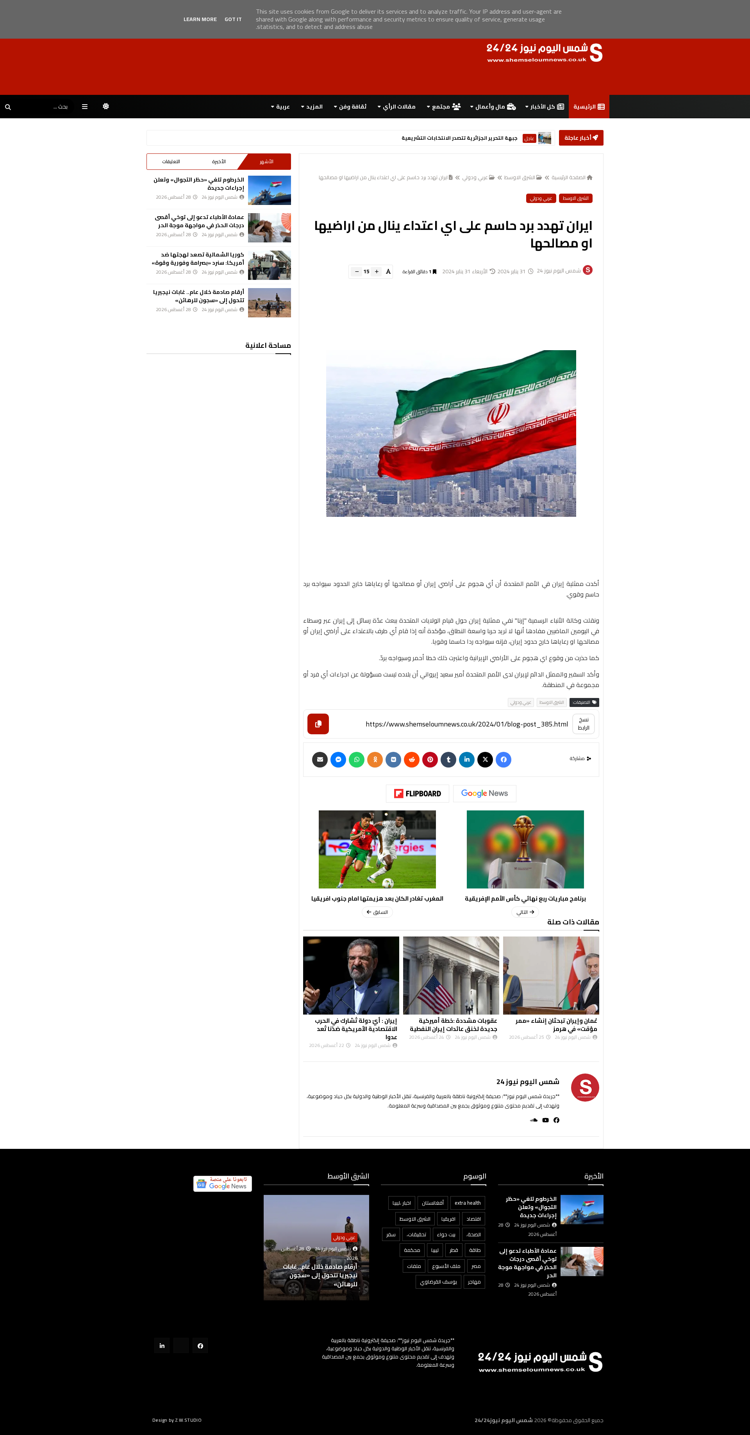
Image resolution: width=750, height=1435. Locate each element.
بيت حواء (446, 1234)
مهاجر (474, 1281)
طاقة (475, 1250)
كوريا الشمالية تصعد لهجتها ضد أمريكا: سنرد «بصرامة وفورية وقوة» (198, 258)
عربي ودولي (475, 177)
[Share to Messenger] (338, 759)
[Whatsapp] (356, 759)
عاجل (529, 138)
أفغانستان (433, 1202)
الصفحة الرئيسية (569, 177)
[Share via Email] (320, 759)
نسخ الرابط (583, 723)
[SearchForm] (8, 107)
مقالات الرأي (399, 106)
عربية (283, 106)
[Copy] (318, 724)
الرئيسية (584, 106)
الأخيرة (219, 161)
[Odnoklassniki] (375, 759)
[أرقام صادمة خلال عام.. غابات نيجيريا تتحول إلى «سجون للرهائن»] (269, 302)
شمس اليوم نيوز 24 (527, 1081)
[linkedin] (467, 759)
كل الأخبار (542, 106)
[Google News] (484, 793)
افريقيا (448, 1218)
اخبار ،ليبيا (402, 1202)
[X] (485, 759)
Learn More (200, 19)
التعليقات (171, 161)
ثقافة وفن (352, 106)
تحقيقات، (416, 1234)
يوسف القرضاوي (438, 1281)
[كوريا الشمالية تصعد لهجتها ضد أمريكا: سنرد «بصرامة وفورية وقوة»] (269, 265)
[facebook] (554, 1120)
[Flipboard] (417, 794)
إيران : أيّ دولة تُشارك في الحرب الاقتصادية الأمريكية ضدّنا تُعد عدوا (356, 1029)
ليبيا (435, 1250)
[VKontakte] (393, 759)
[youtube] (543, 1120)
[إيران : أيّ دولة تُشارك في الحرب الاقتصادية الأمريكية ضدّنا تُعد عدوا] (351, 975)
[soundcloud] (531, 1120)
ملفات (414, 1266)
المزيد (314, 106)
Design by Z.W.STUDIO (177, 1419)
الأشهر (266, 161)
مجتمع (441, 106)
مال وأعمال (490, 106)
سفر (391, 1234)
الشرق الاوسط (519, 177)
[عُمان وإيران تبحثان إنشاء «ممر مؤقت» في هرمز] (551, 975)
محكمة (412, 1250)
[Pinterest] (430, 759)
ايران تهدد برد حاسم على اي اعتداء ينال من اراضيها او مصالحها (383, 177)
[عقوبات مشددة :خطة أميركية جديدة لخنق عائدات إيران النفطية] (451, 975)
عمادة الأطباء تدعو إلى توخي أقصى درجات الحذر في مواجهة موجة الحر (199, 221)
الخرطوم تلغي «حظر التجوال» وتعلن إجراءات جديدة (199, 183)
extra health (468, 1202)
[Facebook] (503, 759)
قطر (454, 1250)
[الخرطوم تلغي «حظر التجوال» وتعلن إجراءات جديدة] (269, 190)
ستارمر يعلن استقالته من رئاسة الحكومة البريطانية (456, 138)
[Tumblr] (448, 759)
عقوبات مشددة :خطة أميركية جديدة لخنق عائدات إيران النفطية (453, 1024)
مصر (476, 1266)
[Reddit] (412, 759)
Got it (233, 19)
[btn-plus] (376, 271)
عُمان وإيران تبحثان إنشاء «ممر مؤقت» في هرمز (556, 1024)
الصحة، (473, 1234)
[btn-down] (356, 271)
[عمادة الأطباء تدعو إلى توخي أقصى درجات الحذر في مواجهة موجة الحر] (269, 227)
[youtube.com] (181, 1345)
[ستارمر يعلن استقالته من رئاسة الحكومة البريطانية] (544, 138)
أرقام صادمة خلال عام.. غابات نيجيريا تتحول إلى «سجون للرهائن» (198, 296)
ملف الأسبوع (446, 1266)
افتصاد (473, 1218)
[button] (364, 1248)
